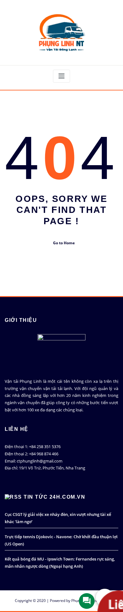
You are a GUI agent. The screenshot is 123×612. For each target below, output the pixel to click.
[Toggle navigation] (61, 76)
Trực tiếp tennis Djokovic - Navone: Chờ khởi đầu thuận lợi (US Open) (61, 540)
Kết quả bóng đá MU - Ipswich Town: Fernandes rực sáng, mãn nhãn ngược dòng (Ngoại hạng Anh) (60, 562)
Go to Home (64, 243)
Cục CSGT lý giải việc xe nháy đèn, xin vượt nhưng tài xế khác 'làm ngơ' (58, 518)
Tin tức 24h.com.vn (54, 497)
